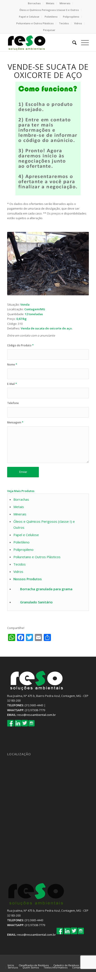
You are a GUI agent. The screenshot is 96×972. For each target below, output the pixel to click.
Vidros (78, 23)
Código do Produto (20, 345)
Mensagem (15, 422)
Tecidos (64, 23)
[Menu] (83, 42)
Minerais (65, 3)
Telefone (13, 403)
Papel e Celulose (29, 16)
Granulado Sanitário (36, 602)
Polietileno (51, 16)
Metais (50, 3)
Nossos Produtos (27, 579)
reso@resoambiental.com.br (36, 715)
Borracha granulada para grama (46, 589)
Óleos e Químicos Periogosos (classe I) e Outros (49, 10)
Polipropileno (71, 16)
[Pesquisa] (72, 42)
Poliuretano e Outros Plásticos (35, 23)
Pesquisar (49, 30)
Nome (12, 364)
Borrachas (34, 3)
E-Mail (12, 384)
